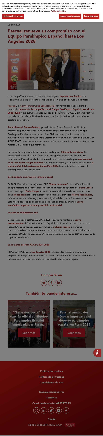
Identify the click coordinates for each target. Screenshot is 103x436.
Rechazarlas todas (91, 16)
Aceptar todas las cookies (70, 16)
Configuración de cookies (13, 16)
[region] (51, 11)
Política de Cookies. (58, 11)
